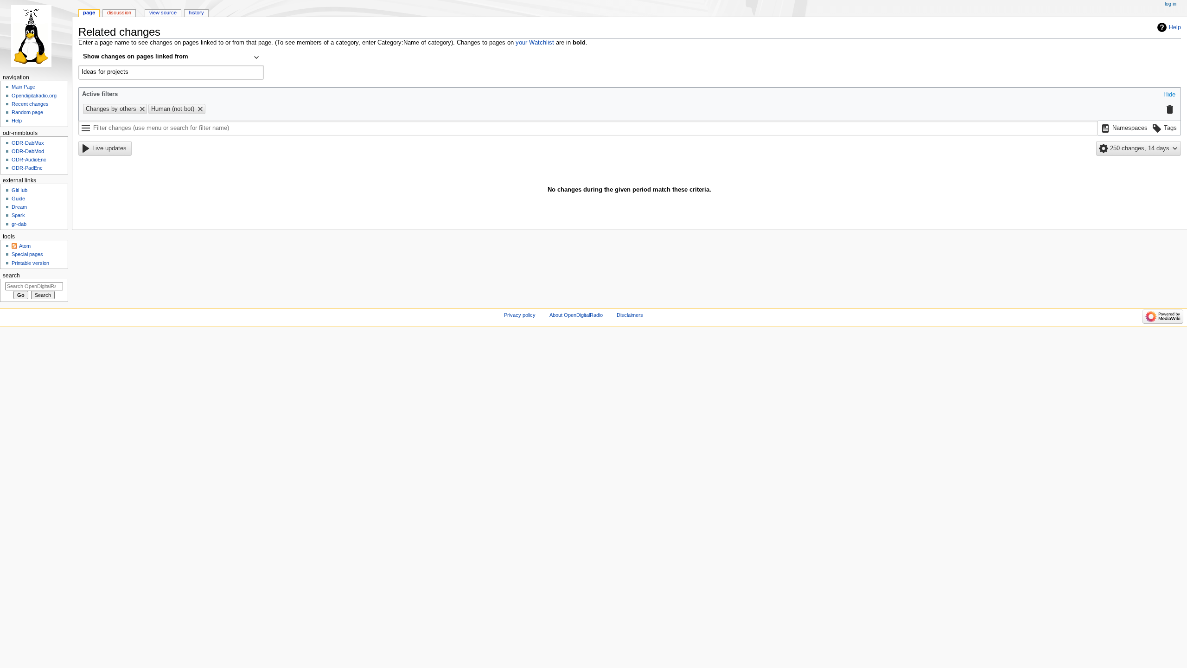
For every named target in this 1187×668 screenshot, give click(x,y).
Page (89, 12)
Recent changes (30, 104)
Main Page (23, 87)
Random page (27, 112)
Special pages (27, 254)
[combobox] (171, 57)
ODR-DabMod (28, 151)
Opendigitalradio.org (34, 95)
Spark (18, 215)
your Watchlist (535, 42)
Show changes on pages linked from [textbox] (135, 56)
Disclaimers (630, 315)
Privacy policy (520, 315)
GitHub (19, 190)
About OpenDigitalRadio (576, 315)
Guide (18, 198)
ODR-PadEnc (27, 168)
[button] (1169, 95)
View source (163, 12)
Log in (1170, 3)
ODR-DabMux (28, 143)
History (196, 12)
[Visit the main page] (36, 36)
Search (11, 275)
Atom (25, 246)
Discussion (119, 12)
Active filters (100, 94)
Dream (19, 207)
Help (1175, 27)
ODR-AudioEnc (29, 159)
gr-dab (19, 224)
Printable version (30, 263)
